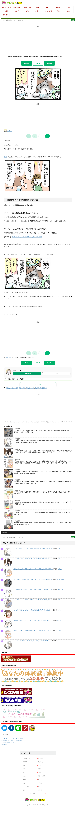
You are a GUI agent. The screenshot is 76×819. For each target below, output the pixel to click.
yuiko (59, 610)
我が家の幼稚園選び (41, 388)
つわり (40, 765)
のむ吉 (59, 620)
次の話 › (49, 63)
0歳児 (58, 7)
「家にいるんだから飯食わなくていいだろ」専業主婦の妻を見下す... (33, 569)
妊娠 (37, 7)
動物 (68, 11)
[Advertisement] (38, 39)
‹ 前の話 (26, 63)
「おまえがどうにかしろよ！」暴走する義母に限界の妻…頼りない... (32, 610)
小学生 (37, 11)
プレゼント (6, 15)
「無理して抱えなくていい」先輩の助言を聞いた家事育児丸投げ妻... (33, 548)
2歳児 (7, 11)
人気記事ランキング (28, 758)
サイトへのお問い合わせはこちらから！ (13, 738)
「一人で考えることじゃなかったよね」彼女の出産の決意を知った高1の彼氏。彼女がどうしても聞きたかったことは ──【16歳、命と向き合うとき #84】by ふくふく (43, 451)
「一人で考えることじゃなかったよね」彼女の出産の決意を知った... (33, 559)
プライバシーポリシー (7, 742)
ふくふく (60, 559)
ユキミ (9, 131)
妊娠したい (27, 7)
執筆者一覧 (17, 7)
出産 (24, 769)
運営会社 (4, 744)
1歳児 (68, 7)
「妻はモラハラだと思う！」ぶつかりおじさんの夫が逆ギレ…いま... (32, 620)
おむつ (24, 776)
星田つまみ (60, 579)
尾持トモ (60, 589)
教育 (24, 783)
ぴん (59, 548)
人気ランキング (7, 7)
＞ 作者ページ (27, 373)
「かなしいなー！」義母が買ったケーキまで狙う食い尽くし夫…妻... (32, 630)
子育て (48, 7)
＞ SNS (56, 373)
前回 (5, 157)
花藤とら (60, 600)
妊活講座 (40, 758)
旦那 (58, 11)
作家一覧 (38, 63)
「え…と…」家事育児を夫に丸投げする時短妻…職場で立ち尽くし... (32, 641)
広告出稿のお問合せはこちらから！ (11, 740)
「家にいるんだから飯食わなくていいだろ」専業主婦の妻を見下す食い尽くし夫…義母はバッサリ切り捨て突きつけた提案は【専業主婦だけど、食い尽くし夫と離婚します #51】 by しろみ (42, 462)
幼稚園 (28, 388)
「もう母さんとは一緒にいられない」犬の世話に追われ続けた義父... (33, 600)
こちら (51, 422)
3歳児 (17, 11)
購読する (6, 532)
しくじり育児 (48, 11)
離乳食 (24, 779)
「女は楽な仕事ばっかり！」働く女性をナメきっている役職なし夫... (33, 589)
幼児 (27, 11)
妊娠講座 (25, 762)
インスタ (38, 384)
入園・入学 (22, 388)
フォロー (8, 357)
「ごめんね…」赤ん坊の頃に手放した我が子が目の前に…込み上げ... (32, 579)
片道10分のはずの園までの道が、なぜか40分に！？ (27, 237)
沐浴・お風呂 (41, 776)
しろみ (60, 569)
